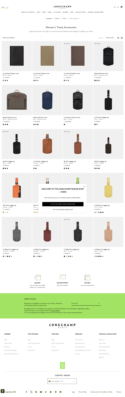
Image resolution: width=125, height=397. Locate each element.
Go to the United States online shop (63, 204)
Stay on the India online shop (63, 209)
